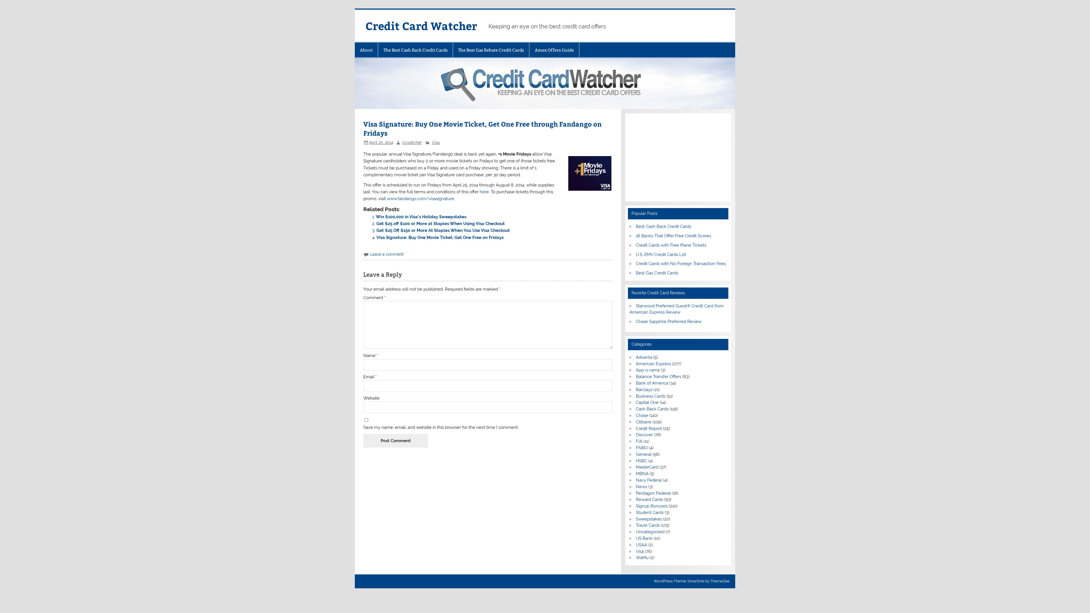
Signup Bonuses (652, 506)
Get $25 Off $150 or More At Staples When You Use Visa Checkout (443, 230)
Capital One (647, 402)
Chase (642, 415)
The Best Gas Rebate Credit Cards (491, 50)
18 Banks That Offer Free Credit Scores (673, 235)
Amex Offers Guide (554, 50)
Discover (644, 434)
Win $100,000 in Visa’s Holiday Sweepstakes (421, 216)
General (643, 454)
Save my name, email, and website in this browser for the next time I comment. (441, 427)
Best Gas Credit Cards (657, 273)
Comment (374, 298)
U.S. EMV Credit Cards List (661, 254)
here (484, 191)
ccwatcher (412, 142)
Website (371, 398)
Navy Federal (649, 480)
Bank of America (652, 383)
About (366, 50)
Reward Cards (649, 499)
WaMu (642, 557)
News (641, 486)
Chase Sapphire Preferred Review (669, 321)
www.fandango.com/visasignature (420, 198)
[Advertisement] (678, 157)
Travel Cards (648, 525)
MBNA (642, 473)
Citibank (643, 422)
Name (370, 356)
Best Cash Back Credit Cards (663, 226)
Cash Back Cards (652, 409)
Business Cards (650, 396)
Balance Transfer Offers (658, 376)
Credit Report (649, 428)
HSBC (641, 460)
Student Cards (650, 512)
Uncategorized (650, 531)
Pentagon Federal (653, 493)
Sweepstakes (649, 519)
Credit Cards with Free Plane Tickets (671, 245)
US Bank (644, 538)
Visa (436, 142)
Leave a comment (387, 254)
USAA (641, 544)
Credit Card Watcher (421, 25)
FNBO (642, 447)
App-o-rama (648, 370)
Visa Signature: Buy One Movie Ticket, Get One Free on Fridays (440, 237)
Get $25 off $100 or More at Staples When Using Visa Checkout (440, 223)
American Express (653, 363)
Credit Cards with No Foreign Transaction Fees (681, 263)
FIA (639, 441)
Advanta (644, 357)
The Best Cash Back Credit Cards (415, 50)
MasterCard (647, 467)
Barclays (644, 389)
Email (370, 377)
